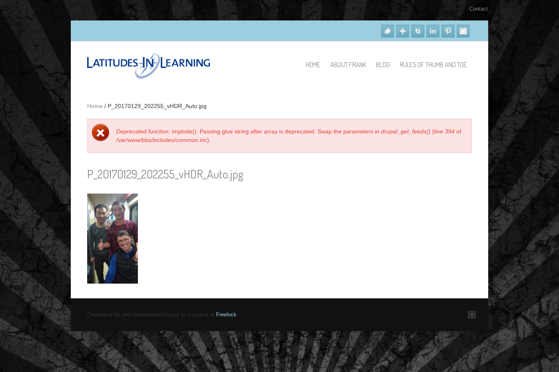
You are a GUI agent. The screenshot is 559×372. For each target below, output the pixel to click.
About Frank (348, 65)
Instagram (463, 31)
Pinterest (448, 31)
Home (313, 65)
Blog (383, 65)
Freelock (226, 314)
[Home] (148, 77)
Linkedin (433, 31)
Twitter (387, 31)
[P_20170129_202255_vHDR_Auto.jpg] (112, 281)
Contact (478, 9)
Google (402, 31)
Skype (417, 31)
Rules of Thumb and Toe (433, 65)
